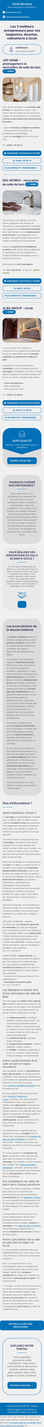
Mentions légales (14, 1409)
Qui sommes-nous (13, 12)
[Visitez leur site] (22, 89)
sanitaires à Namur (32, 1197)
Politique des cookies (28, 1412)
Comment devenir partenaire (17, 17)
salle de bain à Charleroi (29, 1225)
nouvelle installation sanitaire (21, 1085)
